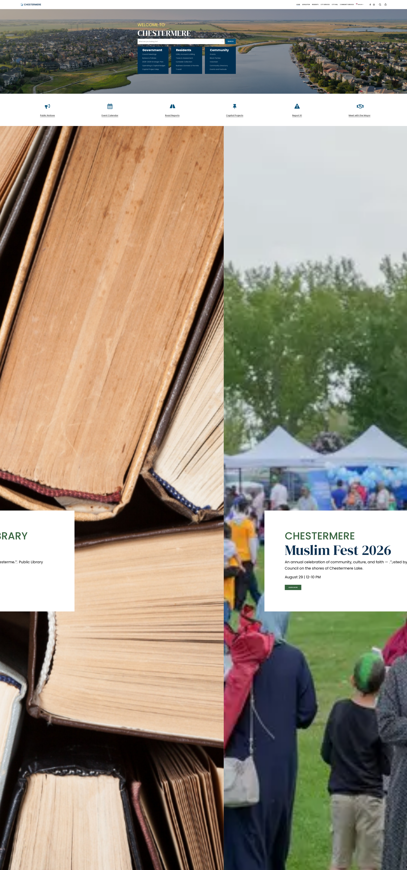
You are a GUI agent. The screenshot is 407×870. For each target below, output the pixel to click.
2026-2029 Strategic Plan (152, 62)
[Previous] (16, 561)
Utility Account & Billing (185, 54)
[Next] (391, 561)
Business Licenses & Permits (187, 65)
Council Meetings (149, 54)
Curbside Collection (184, 62)
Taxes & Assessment (184, 58)
